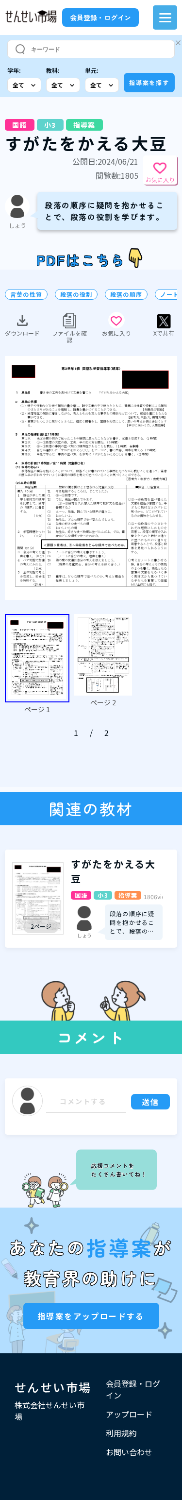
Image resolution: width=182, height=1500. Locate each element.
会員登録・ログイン (100, 17)
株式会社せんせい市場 (49, 1410)
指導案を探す (149, 82)
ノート (170, 294)
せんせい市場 (53, 1387)
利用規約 (121, 1433)
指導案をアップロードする (91, 1316)
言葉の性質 (26, 294)
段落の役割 (76, 294)
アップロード (129, 1414)
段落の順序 (126, 294)
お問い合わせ (129, 1452)
